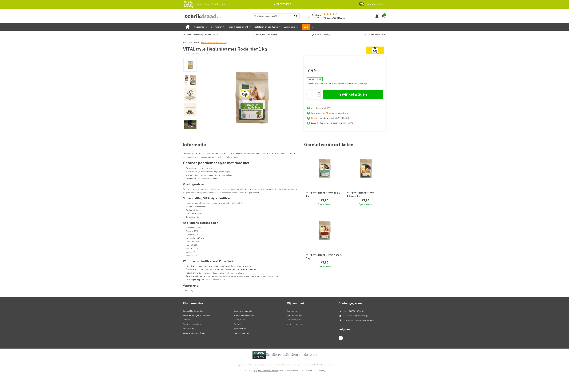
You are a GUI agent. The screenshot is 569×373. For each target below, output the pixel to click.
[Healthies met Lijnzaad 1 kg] (365, 169)
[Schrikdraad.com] (189, 4)
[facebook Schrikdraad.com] (341, 338)
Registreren (292, 311)
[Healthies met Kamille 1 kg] (324, 231)
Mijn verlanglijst (294, 319)
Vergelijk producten (295, 324)
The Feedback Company (268, 370)
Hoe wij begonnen (241, 333)
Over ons (237, 324)
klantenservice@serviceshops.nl (356, 315)
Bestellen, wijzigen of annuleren (197, 315)
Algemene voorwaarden (244, 315)
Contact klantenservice (193, 311)
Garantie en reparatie (243, 311)
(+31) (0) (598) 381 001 (353, 311)
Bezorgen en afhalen (192, 324)
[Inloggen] (376, 16)
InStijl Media (326, 364)
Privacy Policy (240, 319)
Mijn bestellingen (294, 315)
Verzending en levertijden (194, 333)
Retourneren (188, 328)
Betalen (186, 319)
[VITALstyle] (375, 50)
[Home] (187, 27)
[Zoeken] (296, 16)
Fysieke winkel (240, 328)
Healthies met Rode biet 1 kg (214, 42)
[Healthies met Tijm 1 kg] (324, 169)
